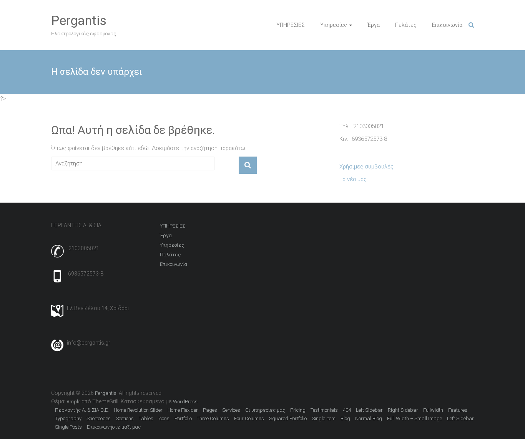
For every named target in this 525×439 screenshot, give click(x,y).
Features (457, 410)
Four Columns (249, 418)
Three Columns (213, 418)
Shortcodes (98, 418)
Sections (125, 418)
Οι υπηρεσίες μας (265, 410)
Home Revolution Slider (138, 410)
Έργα (373, 25)
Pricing (298, 410)
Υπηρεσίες (333, 25)
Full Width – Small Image (414, 418)
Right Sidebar (403, 410)
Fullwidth (433, 410)
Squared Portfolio (288, 418)
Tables (146, 418)
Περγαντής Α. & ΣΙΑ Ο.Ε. (82, 410)
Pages (210, 410)
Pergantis (78, 20)
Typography (68, 418)
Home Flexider (183, 410)
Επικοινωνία (447, 25)
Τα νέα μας (353, 179)
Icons (163, 418)
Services (231, 410)
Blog (345, 418)
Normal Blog (368, 418)
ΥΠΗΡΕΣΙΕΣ (290, 25)
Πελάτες (406, 25)
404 (347, 410)
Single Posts (68, 427)
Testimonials (324, 410)
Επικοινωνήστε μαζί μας (114, 427)
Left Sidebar (369, 410)
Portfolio (183, 418)
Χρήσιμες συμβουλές (366, 166)
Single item (324, 418)
